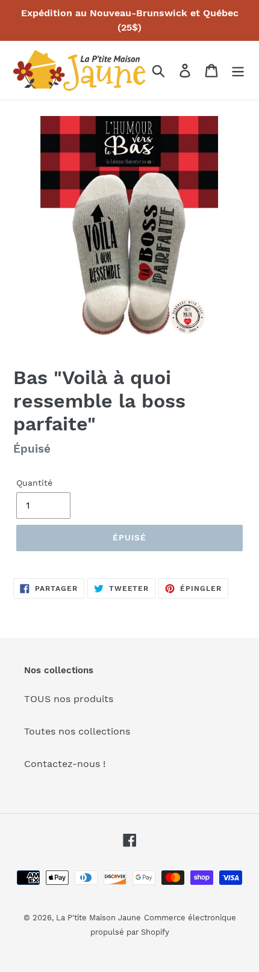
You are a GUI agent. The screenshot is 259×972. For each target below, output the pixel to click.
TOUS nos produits (68, 699)
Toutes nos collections (77, 731)
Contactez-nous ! (64, 763)
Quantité (34, 483)
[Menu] (238, 70)
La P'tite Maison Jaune (98, 917)
